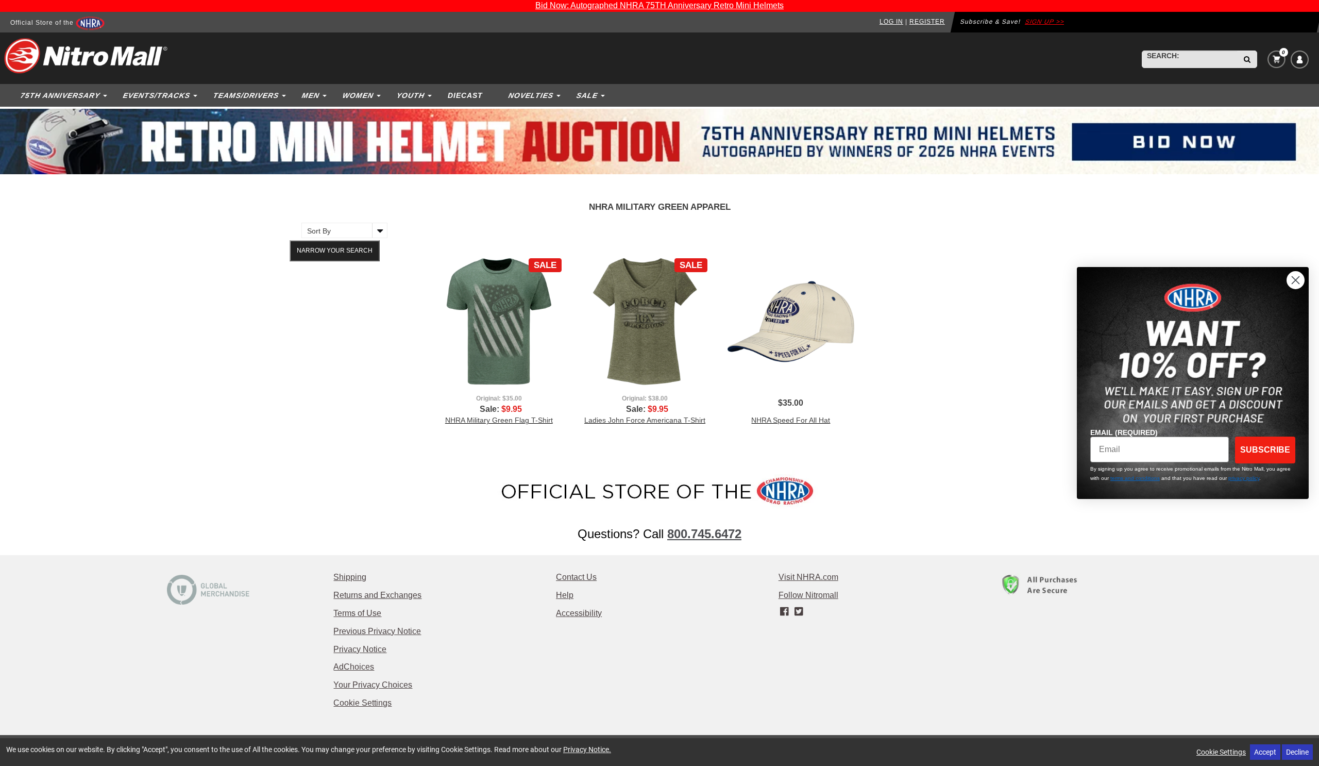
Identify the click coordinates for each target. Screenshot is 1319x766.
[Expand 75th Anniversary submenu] (106, 95)
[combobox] (1190, 59)
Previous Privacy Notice (377, 631)
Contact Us (576, 577)
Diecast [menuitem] (465, 95)
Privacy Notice (359, 649)
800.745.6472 (704, 534)
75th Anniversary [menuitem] (60, 95)
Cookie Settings (362, 702)
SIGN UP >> (1045, 21)
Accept (1265, 752)
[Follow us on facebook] (785, 612)
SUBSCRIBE (1265, 449)
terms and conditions (1135, 478)
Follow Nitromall (808, 595)
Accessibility (579, 613)
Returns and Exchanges (377, 595)
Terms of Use (357, 613)
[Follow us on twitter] (798, 612)
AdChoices (353, 666)
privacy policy (1243, 478)
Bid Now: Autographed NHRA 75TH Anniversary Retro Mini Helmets (659, 5)
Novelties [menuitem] (531, 95)
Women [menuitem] (358, 95)
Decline (1297, 752)
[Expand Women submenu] (380, 95)
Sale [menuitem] (587, 95)
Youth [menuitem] (410, 95)
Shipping (349, 577)
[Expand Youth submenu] (431, 95)
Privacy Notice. (587, 749)
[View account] (1300, 60)
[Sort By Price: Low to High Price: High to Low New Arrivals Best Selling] (341, 230)
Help (564, 595)
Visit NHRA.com (808, 577)
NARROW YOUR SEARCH (335, 250)
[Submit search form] (1247, 59)
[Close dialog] (1296, 280)
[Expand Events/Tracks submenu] (196, 95)
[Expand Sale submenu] (604, 95)
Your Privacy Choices (372, 684)
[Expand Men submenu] (326, 95)
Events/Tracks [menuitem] (156, 95)
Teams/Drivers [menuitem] (245, 95)
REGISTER (927, 21)
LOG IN (891, 21)
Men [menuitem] (310, 95)
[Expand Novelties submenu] (559, 95)
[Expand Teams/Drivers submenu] (285, 95)
